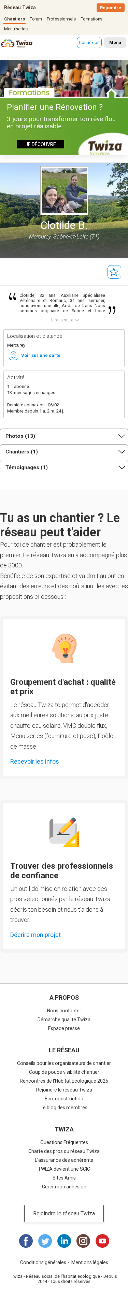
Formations (92, 18)
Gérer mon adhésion (64, 1186)
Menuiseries (15, 28)
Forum (36, 18)
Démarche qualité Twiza (64, 1019)
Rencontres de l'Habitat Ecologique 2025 (64, 1081)
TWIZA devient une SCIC (64, 1169)
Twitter (45, 1241)
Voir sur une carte (40, 355)
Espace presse (64, 1028)
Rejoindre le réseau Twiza (64, 1090)
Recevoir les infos (34, 761)
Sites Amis (64, 1178)
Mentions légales (89, 1262)
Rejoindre (110, 7)
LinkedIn (64, 1241)
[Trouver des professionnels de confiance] (64, 832)
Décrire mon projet (35, 934)
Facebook (26, 1241)
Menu (115, 42)
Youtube (102, 1241)
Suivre (114, 272)
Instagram (83, 1241)
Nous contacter (64, 1010)
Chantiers (14, 18)
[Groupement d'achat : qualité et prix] (64, 648)
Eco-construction (64, 1098)
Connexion (89, 42)
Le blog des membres (64, 1107)
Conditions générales (43, 1262)
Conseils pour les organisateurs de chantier (64, 1063)
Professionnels (61, 18)
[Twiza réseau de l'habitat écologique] (8, 44)
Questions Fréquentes (64, 1142)
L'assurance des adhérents (64, 1160)
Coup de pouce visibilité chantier (64, 1072)
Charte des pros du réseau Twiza (64, 1151)
